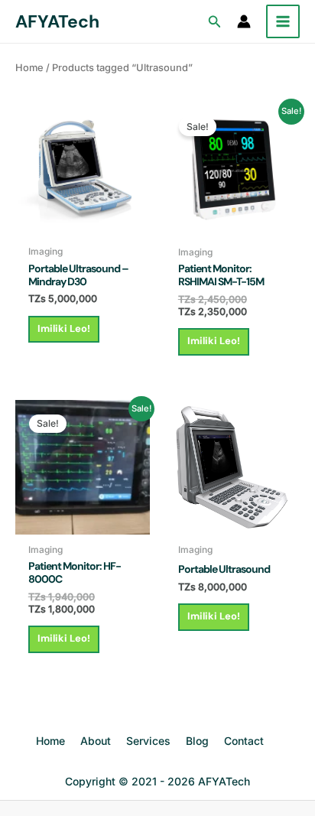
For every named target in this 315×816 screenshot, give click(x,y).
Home (29, 67)
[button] (215, 21)
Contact (244, 740)
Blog (197, 740)
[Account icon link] (244, 21)
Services (148, 740)
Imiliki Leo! (63, 328)
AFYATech (57, 21)
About (95, 740)
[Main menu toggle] (283, 21)
